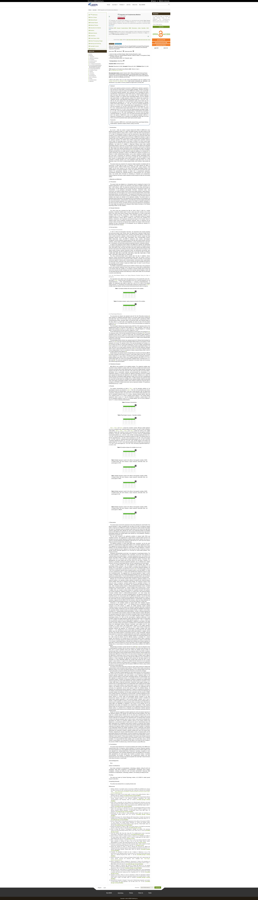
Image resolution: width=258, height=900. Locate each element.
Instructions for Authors (95, 28)
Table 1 (116, 280)
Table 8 (126, 430)
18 (125, 351)
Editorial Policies (94, 25)
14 (143, 333)
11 (133, 327)
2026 (121, 39)
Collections (92, 35)
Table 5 (121, 427)
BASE (130, 28)
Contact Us (92, 49)
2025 (127, 39)
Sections (92, 30)
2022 (135, 39)
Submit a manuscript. (165, 1)
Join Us (128, 4)
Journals (114, 4)
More (110, 29)
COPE (114, 28)
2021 (137, 39)
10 (114, 324)
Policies (122, 4)
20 (114, 360)
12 (120, 328)
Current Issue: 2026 (94, 38)
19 (109, 354)
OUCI (147, 28)
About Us (134, 4)
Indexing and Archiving (95, 43)
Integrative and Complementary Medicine (129, 14)
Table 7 (121, 430)
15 (115, 341)
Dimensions (134, 28)
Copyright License (94, 46)
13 (148, 331)
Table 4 (129, 390)
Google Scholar (124, 28)
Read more (111, 26)
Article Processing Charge (96, 41)
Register (154, 1)
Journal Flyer (122, 18)
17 (134, 348)
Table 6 (117, 430)
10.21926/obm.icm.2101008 (116, 70)
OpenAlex (143, 28)
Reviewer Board (94, 22)
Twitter (150, 893)
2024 (130, 39)
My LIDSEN (142, 4)
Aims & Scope (93, 17)
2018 (144, 39)
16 (109, 344)
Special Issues (93, 33)
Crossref (119, 28)
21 (135, 568)
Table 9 (132, 430)
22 (136, 646)
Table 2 (148, 284)
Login (104, 887)
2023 (132, 39)
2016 (149, 39)
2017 (147, 39)
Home (108, 4)
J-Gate (139, 28)
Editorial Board (93, 20)
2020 (139, 39)
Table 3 (131, 388)
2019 (142, 39)
